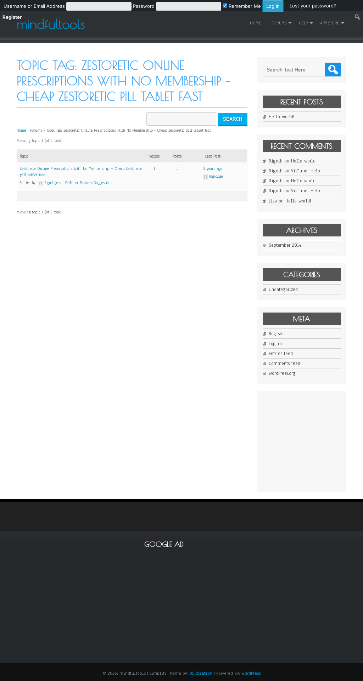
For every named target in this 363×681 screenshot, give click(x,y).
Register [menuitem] (12, 17)
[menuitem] (143, 5)
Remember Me (244, 6)
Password (144, 6)
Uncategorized (283, 289)
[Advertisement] (313, 440)
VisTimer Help (305, 171)
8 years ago (212, 168)
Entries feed (281, 353)
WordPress (251, 673)
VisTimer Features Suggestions (88, 182)
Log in (275, 343)
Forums (36, 130)
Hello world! (281, 117)
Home (255, 23)
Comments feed (284, 363)
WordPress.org (282, 373)
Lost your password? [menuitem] (313, 5)
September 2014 (285, 245)
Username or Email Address (34, 6)
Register (277, 334)
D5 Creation (201, 673)
